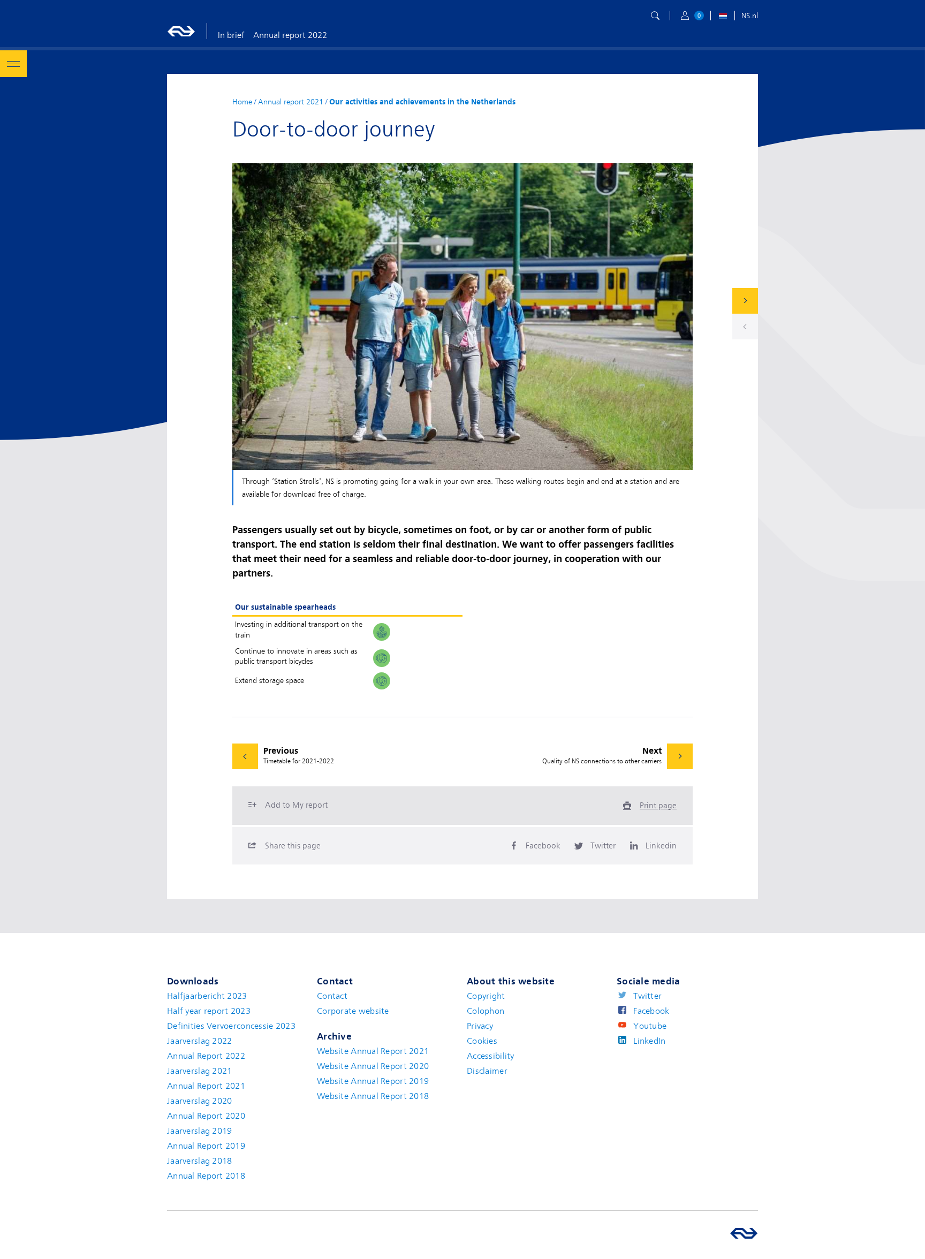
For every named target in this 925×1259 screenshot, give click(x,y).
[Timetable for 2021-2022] (745, 326)
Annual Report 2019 (206, 1146)
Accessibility (490, 1056)
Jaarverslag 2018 (199, 1161)
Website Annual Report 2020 (373, 1066)
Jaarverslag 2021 (199, 1071)
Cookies (482, 1041)
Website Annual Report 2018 (373, 1096)
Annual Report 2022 (206, 1056)
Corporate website (353, 1011)
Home (242, 101)
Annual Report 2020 (206, 1116)
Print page (658, 805)
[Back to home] (181, 31)
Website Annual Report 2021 (373, 1051)
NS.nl (749, 15)
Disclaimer (487, 1071)
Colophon (485, 1011)
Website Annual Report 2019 (373, 1081)
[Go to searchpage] (655, 15)
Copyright (486, 996)
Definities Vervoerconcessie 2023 (231, 1026)
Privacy (480, 1026)
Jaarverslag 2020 (199, 1101)
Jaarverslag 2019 (199, 1131)
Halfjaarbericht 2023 (207, 996)
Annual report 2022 (290, 35)
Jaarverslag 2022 (199, 1041)
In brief (231, 35)
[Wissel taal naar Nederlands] (722, 17)
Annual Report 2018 (206, 1176)
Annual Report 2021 (206, 1086)
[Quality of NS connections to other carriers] (745, 301)
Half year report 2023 (209, 1011)
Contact (332, 996)
